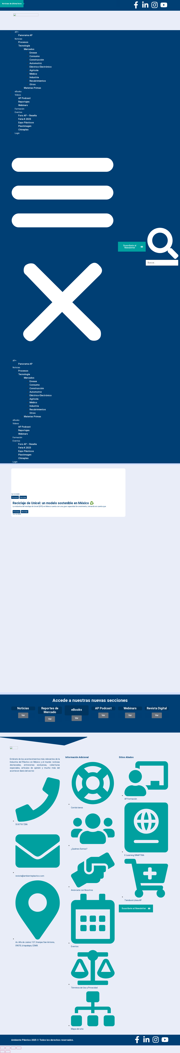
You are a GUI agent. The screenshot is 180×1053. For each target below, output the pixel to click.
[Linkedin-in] (145, 4)
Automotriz (36, 63)
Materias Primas (32, 88)
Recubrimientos (38, 81)
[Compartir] (13, 1048)
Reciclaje (23, 497)
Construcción (37, 59)
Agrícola (34, 70)
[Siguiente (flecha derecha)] (7, 1051)
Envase (33, 52)
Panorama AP (25, 35)
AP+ (17, 32)
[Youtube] (163, 4)
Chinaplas (23, 129)
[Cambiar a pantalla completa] (7, 1048)
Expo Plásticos (26, 122)
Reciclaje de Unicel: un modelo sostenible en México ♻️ (53, 503)
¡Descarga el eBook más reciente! (144, 480)
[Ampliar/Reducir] (2, 1048)
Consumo (35, 56)
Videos (18, 95)
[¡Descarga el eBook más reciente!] (133, 473)
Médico (33, 74)
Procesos (23, 42)
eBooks (16, 420)
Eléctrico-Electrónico (41, 66)
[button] (62, 247)
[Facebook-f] (136, 4)
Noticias (18, 39)
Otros (33, 84)
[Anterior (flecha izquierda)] (2, 1051)
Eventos (18, 112)
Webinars (23, 434)
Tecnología (24, 45)
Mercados (29, 49)
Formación (17, 437)
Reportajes (24, 101)
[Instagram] (154, 4)
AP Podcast (24, 98)
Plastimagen (24, 126)
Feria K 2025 (24, 119)
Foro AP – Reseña (27, 115)
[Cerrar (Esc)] (18, 1048)
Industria (34, 77)
